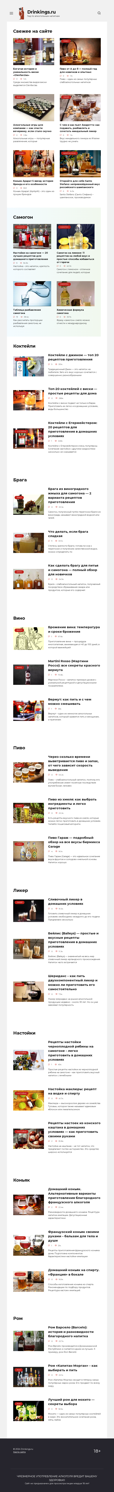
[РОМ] (28, 1349)
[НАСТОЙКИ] (28, 1068)
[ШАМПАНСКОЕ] (80, 175)
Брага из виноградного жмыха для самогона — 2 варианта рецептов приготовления (69, 495)
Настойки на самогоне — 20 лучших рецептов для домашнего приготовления (30, 255)
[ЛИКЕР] (80, 119)
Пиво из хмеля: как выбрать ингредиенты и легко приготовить (72, 803)
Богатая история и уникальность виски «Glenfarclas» (26, 72)
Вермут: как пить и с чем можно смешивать (69, 701)
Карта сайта (19, 1452)
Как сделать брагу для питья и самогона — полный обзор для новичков (73, 569)
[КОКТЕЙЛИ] (28, 374)
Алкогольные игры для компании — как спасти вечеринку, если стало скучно (32, 128)
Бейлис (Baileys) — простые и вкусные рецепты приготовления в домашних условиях (73, 939)
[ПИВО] (80, 63)
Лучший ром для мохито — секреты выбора (71, 1402)
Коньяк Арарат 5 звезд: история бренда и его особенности (33, 182)
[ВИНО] (28, 648)
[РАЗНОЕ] (33, 119)
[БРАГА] (28, 513)
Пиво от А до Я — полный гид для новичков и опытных (78, 70)
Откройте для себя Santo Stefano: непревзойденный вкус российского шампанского (80, 184)
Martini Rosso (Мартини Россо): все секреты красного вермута (74, 665)
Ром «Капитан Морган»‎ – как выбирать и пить (73, 1368)
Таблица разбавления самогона (27, 311)
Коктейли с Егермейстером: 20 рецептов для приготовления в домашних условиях (72, 429)
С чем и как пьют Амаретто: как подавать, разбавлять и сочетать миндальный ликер (80, 128)
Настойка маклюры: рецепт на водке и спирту (72, 1091)
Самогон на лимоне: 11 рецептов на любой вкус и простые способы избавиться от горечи (75, 257)
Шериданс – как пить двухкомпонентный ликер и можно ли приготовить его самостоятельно (72, 982)
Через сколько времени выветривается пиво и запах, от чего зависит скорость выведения (73, 763)
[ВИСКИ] (33, 63)
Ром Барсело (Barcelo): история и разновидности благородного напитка (71, 1331)
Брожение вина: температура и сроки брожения (74, 629)
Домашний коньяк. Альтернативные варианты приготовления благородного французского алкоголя (74, 1195)
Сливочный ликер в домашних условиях (65, 901)
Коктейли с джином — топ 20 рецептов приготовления (73, 357)
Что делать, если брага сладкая (68, 534)
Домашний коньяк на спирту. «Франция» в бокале (73, 1272)
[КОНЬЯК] (33, 175)
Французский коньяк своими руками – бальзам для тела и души (73, 1236)
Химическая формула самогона (70, 311)
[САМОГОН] (32, 247)
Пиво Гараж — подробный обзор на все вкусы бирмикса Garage (74, 842)
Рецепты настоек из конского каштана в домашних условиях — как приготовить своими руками (74, 1129)
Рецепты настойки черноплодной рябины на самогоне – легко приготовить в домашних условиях (70, 1050)
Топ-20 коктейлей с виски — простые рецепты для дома (72, 391)
